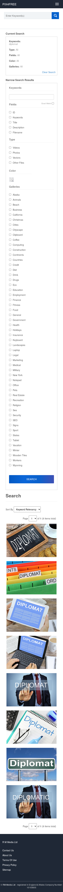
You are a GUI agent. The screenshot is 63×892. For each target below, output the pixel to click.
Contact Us (8, 850)
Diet (15, 269)
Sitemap (6, 869)
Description (18, 127)
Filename (17, 132)
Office (16, 385)
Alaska (16, 194)
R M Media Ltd (9, 842)
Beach (16, 204)
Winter (16, 450)
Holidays (17, 330)
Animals (17, 199)
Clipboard (18, 234)
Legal (15, 355)
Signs (15, 425)
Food (15, 310)
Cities (15, 224)
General (17, 315)
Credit (16, 264)
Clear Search (49, 72)
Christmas (18, 219)
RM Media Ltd (9, 884)
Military (16, 370)
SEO (15, 420)
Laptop (16, 350)
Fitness (16, 304)
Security (17, 415)
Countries (18, 259)
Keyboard (18, 340)
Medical (17, 365)
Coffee (16, 239)
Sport (15, 430)
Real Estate (19, 395)
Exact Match (46, 103)
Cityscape (18, 229)
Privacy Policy (9, 864)
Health (16, 325)
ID (14, 112)
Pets (15, 390)
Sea (15, 410)
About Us (7, 855)
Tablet (16, 440)
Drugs (16, 279)
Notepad (17, 380)
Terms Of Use (9, 860)
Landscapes (19, 345)
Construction (19, 249)
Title (15, 122)
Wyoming (17, 465)
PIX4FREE (9, 4)
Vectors (16, 157)
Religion (17, 405)
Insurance (18, 335)
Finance (17, 299)
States (16, 435)
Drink (15, 274)
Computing (18, 244)
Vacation (17, 445)
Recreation (18, 400)
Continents (18, 254)
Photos (16, 152)
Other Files (18, 162)
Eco (15, 284)
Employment (19, 294)
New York (17, 375)
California (17, 214)
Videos (16, 147)
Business (17, 209)
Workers (17, 460)
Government (19, 320)
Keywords (18, 117)
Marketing (18, 360)
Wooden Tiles (20, 455)
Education (18, 289)
